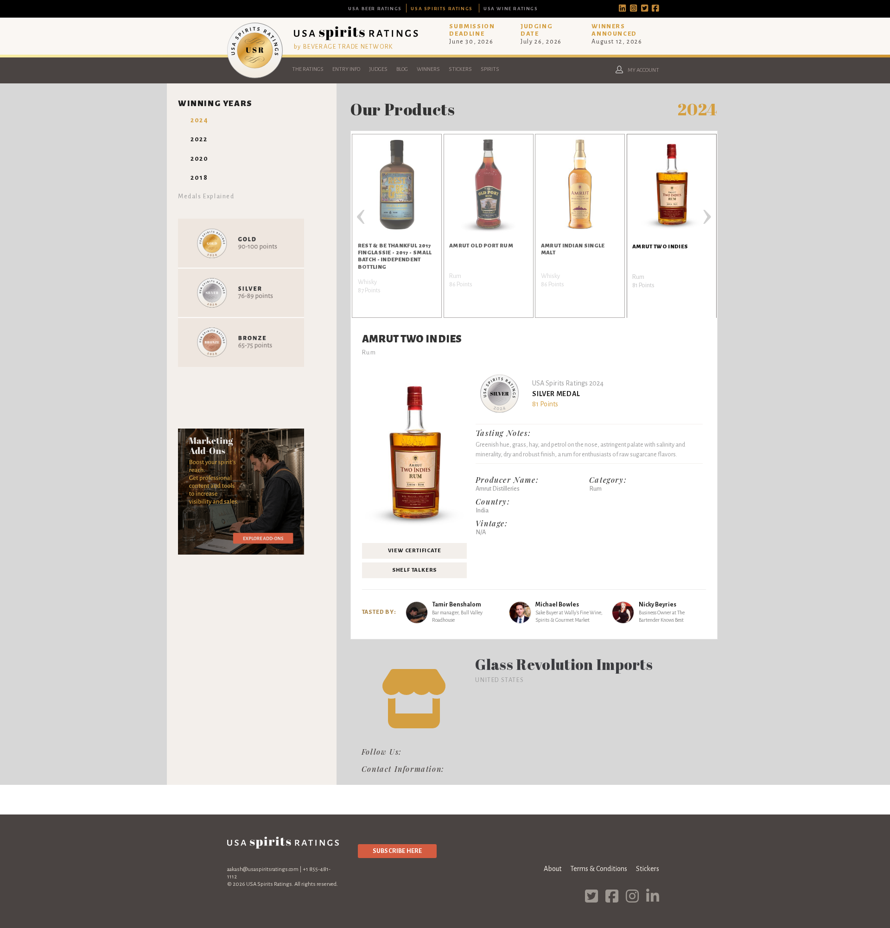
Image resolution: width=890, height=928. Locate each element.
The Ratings (308, 69)
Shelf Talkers (414, 570)
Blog (402, 69)
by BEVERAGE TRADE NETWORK (343, 46)
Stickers (460, 69)
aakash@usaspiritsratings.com (263, 869)
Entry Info (346, 69)
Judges (378, 69)
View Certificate (414, 551)
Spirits (490, 69)
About (552, 868)
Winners (428, 69)
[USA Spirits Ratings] (255, 76)
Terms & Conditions (598, 868)
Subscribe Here (397, 850)
